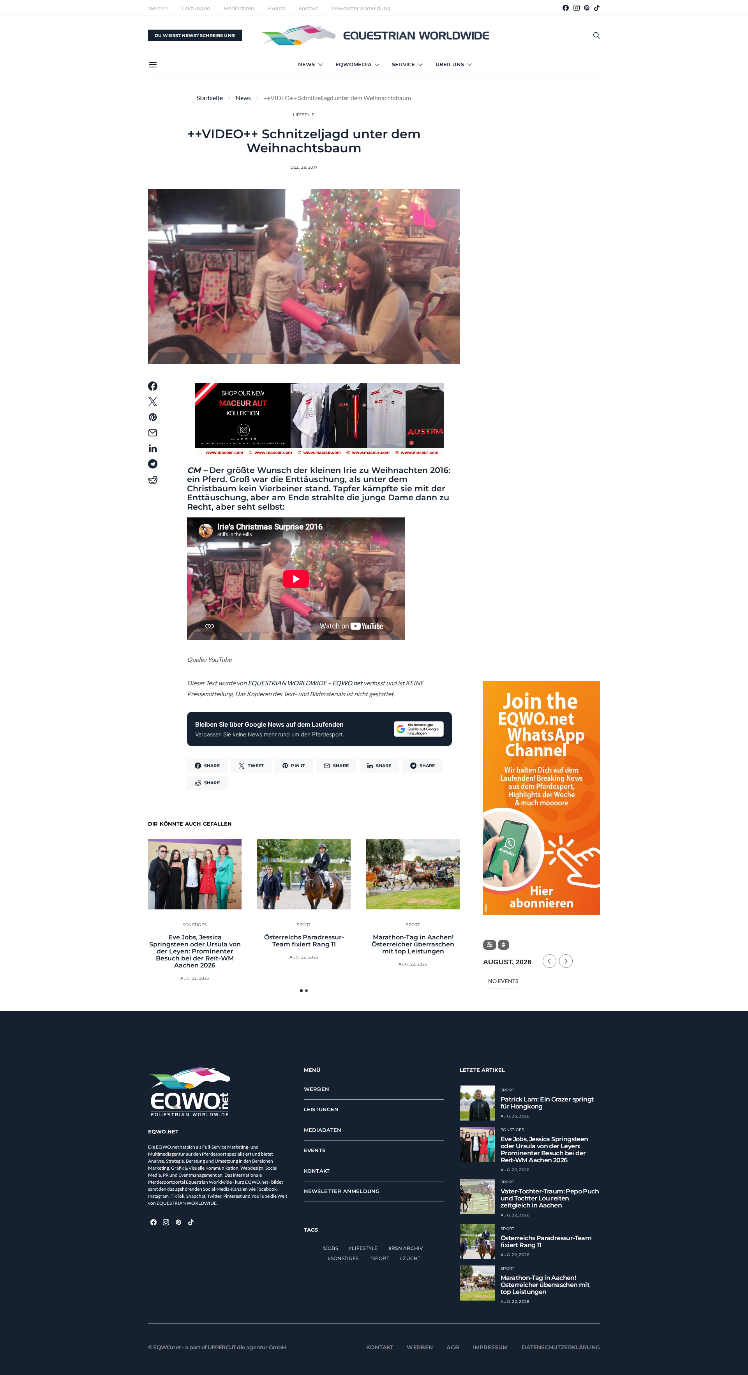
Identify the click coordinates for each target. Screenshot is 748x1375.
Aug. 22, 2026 (194, 978)
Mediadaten (239, 8)
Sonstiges (194, 924)
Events (276, 8)
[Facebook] (566, 8)
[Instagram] (576, 8)
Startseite (210, 97)
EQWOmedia (353, 64)
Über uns (450, 64)
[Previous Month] (549, 961)
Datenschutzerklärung (561, 1347)
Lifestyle (303, 114)
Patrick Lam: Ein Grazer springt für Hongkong (547, 1103)
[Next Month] (566, 961)
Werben (158, 8)
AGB (452, 1347)
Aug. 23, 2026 (515, 1116)
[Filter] (489, 945)
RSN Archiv (407, 1248)
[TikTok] (597, 8)
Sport (303, 924)
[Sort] (503, 945)
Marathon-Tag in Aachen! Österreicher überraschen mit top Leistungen (413, 944)
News (306, 64)
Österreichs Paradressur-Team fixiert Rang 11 (304, 941)
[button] (301, 990)
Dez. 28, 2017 (304, 167)
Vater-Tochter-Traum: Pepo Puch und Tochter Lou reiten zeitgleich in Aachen (550, 1198)
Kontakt (308, 8)
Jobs (331, 1248)
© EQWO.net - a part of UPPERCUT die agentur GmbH (217, 1347)
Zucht (411, 1258)
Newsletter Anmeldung (361, 8)
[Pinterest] (586, 8)
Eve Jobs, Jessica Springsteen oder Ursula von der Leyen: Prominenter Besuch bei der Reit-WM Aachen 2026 (195, 951)
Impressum (490, 1347)
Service (403, 64)
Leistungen (196, 8)
